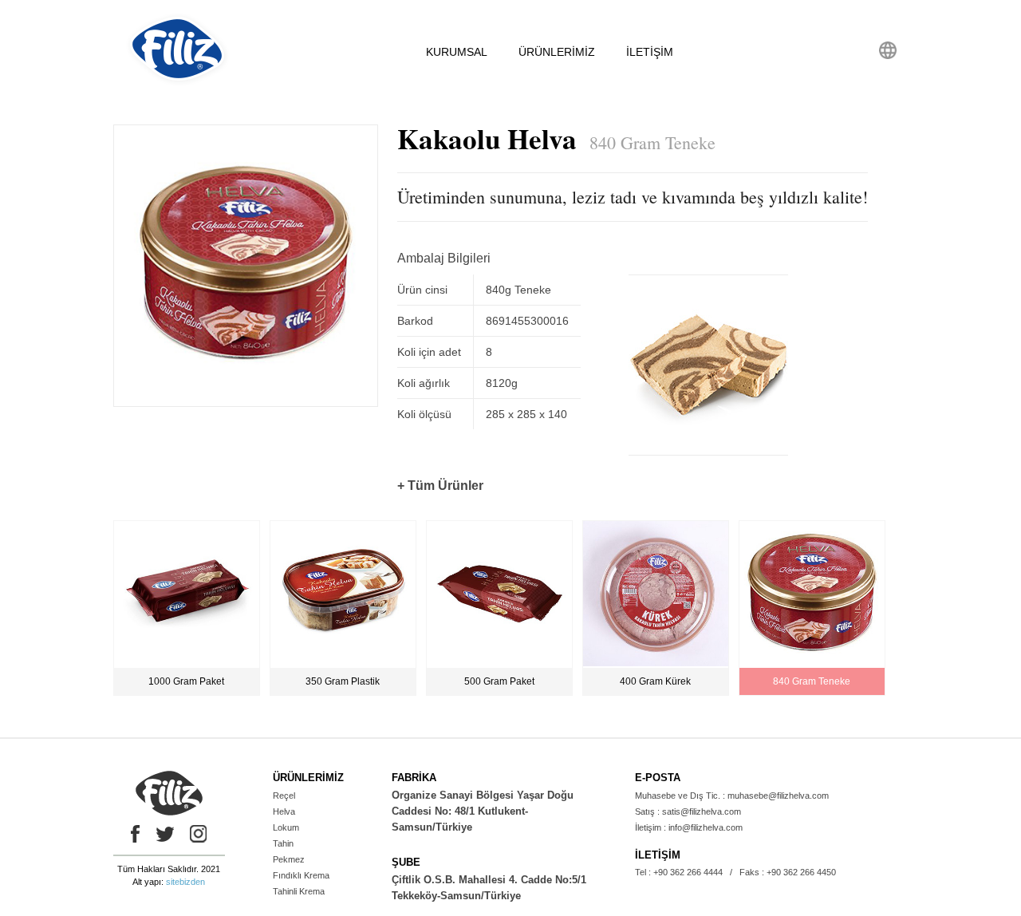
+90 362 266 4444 (688, 872)
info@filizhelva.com (705, 827)
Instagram (198, 834)
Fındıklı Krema (301, 875)
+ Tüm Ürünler (440, 485)
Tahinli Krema (299, 891)
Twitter (165, 834)
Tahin (283, 843)
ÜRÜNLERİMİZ (556, 51)
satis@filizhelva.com (701, 811)
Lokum (286, 827)
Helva (284, 811)
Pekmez (289, 859)
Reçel (284, 795)
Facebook (131, 834)
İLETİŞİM (649, 51)
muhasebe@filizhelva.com (778, 795)
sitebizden (185, 881)
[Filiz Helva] (177, 83)
